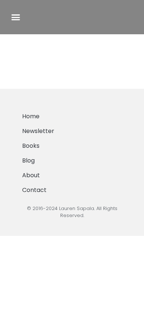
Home (31, 116)
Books (31, 145)
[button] (16, 17)
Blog (28, 160)
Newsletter (38, 131)
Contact (34, 190)
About (31, 175)
